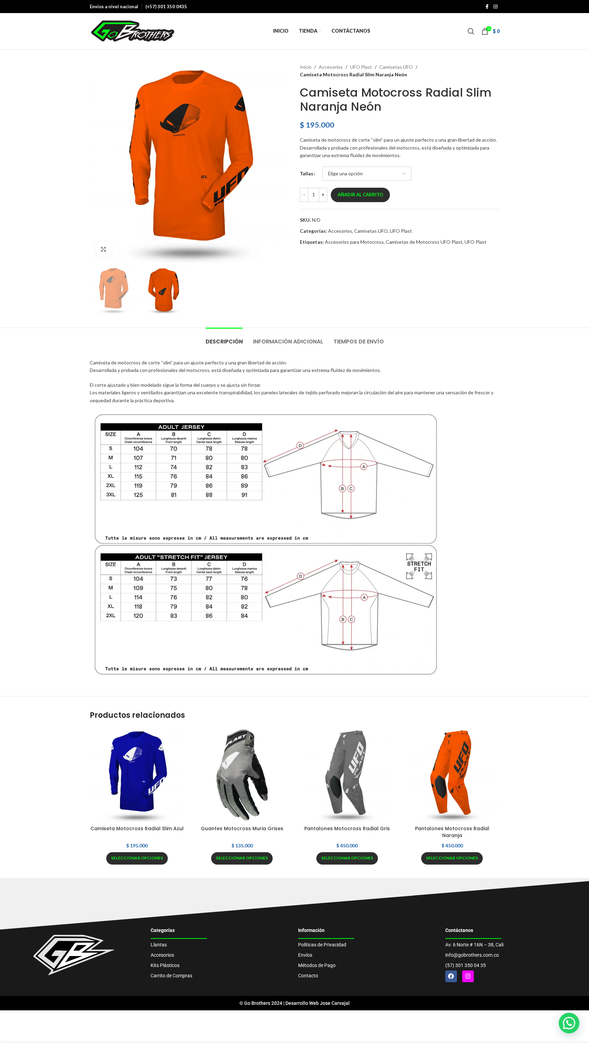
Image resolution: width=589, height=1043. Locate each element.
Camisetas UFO (396, 67)
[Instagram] (468, 976)
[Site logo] (133, 30)
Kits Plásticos (165, 965)
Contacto (308, 975)
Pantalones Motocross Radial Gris (347, 828)
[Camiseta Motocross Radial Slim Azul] (137, 775)
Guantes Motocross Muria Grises (242, 828)
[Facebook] (451, 976)
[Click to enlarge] (103, 249)
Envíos (305, 955)
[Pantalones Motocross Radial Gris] (347, 775)
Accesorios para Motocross (354, 242)
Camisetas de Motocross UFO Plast (424, 242)
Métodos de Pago (317, 965)
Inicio (306, 67)
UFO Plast (361, 67)
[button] (569, 1023)
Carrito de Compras (171, 975)
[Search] (471, 31)
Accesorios (331, 67)
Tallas (306, 173)
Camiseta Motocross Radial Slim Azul (137, 828)
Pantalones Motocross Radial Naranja (452, 832)
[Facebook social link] (487, 6)
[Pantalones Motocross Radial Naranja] (452, 775)
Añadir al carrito (360, 194)
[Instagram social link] (495, 6)
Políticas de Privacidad (322, 944)
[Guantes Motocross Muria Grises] (242, 775)
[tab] (224, 338)
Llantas (159, 944)
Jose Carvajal (335, 1003)
